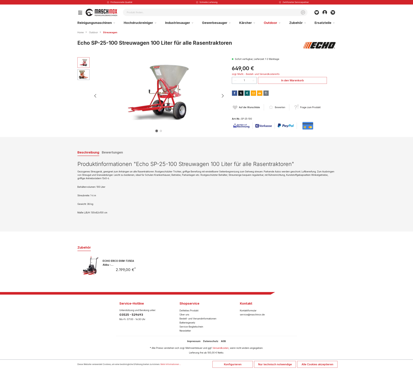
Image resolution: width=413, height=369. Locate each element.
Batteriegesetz (187, 322)
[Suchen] (302, 12)
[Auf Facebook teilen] (234, 93)
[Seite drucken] (259, 93)
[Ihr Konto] (324, 12)
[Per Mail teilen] (253, 93)
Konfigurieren (233, 364)
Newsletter (185, 330)
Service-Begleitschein (191, 326)
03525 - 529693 (131, 314)
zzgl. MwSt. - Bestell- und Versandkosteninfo (256, 74)
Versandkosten (220, 348)
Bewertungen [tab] (112, 152)
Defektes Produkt (189, 310)
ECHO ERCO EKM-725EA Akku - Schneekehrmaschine (118, 262)
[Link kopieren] (266, 93)
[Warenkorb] (333, 12)
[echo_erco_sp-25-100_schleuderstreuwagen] (159, 92)
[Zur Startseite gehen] (101, 12)
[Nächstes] (222, 96)
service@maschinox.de (252, 314)
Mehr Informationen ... (171, 364)
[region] (151, 95)
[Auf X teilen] (240, 93)
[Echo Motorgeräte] (319, 45)
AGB (223, 341)
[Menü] (80, 12)
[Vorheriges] (95, 96)
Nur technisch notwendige (275, 364)
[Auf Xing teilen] (247, 93)
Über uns (184, 314)
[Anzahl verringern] (235, 80)
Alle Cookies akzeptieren (317, 364)
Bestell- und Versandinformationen (198, 318)
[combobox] (211, 12)
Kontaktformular (248, 310)
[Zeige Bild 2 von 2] (161, 131)
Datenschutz (210, 341)
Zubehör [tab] (84, 247)
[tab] (88, 152)
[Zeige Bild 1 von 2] (156, 131)
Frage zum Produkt (310, 107)
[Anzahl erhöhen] (253, 80)
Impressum (194, 341)
